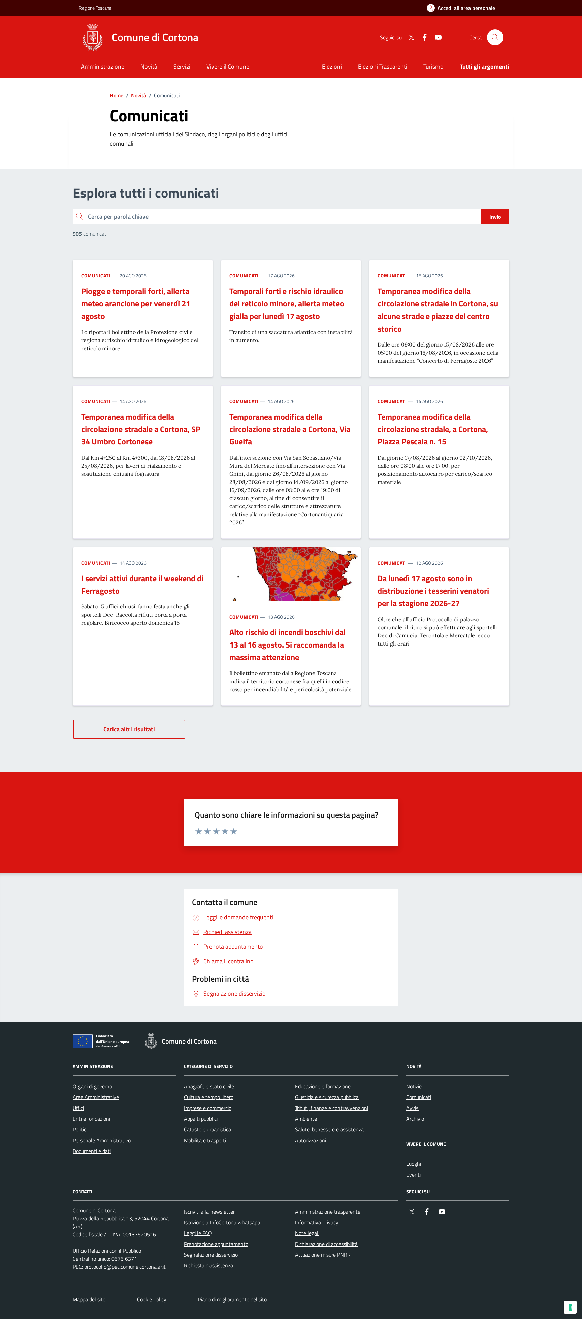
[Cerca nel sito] (495, 37)
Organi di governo (92, 1086)
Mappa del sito (89, 1299)
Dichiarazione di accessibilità (326, 1244)
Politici (80, 1129)
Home (116, 95)
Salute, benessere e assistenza (329, 1129)
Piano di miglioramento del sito (232, 1299)
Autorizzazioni (310, 1140)
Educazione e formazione (323, 1086)
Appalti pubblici (201, 1119)
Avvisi (412, 1108)
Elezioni (332, 66)
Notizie (414, 1086)
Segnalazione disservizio (211, 1255)
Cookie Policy (151, 1299)
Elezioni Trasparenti (382, 66)
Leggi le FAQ (198, 1233)
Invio (495, 216)
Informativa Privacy (316, 1222)
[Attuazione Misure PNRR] (103, 1042)
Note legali (307, 1233)
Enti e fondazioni (91, 1119)
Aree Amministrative (96, 1097)
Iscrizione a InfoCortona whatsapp (222, 1222)
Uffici (78, 1108)
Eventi (413, 1174)
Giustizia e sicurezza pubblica (327, 1097)
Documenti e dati (92, 1151)
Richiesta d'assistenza (208, 1265)
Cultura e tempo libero (208, 1097)
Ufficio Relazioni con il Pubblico (107, 1251)
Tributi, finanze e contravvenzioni (331, 1108)
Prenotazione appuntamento (216, 1244)
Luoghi (413, 1164)
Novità (138, 95)
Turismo (433, 66)
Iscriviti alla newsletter (209, 1212)
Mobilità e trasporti (205, 1140)
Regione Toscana (95, 7)
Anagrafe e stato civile (209, 1086)
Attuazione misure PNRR (323, 1255)
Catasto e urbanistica (207, 1129)
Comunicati (95, 275)
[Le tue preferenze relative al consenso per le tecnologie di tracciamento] (570, 1307)
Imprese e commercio (207, 1108)
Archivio (415, 1119)
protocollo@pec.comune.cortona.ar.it (125, 1267)
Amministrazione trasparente (327, 1212)
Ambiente (306, 1119)
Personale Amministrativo (102, 1140)
